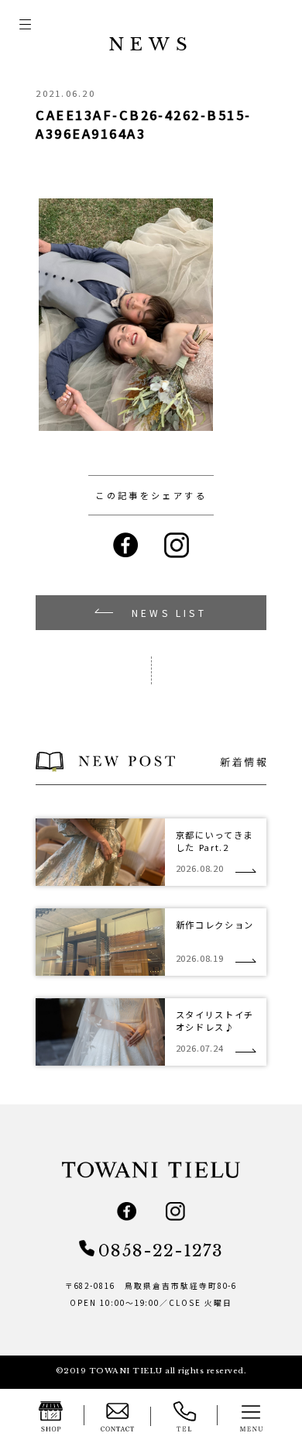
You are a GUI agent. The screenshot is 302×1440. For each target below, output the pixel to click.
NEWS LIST (169, 612)
